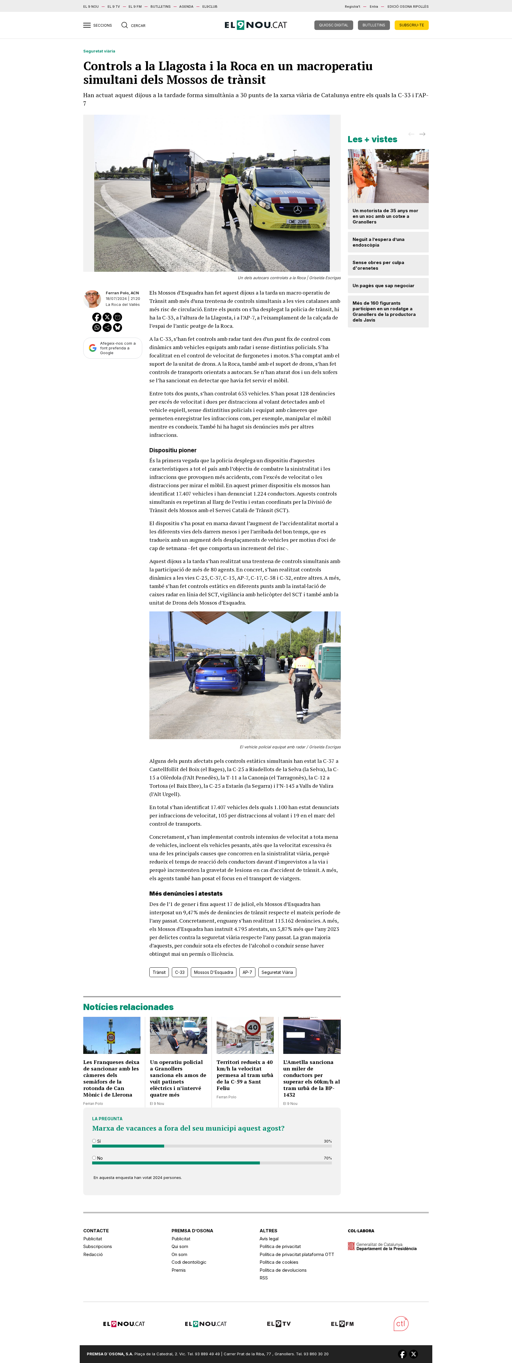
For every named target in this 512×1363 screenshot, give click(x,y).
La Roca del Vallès (123, 304)
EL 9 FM (135, 6)
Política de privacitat (280, 1246)
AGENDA (186, 6)
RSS (264, 1278)
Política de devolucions (283, 1270)
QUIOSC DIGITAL (333, 25)
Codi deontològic (189, 1262)
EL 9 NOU (91, 6)
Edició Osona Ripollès (408, 6)
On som (179, 1254)
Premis (179, 1270)
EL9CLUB (209, 6)
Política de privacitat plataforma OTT (297, 1254)
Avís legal (269, 1238)
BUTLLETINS (161, 6)
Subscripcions (97, 1246)
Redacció (93, 1254)
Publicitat (92, 1238)
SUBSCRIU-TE (411, 25)
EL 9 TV (114, 6)
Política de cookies (279, 1262)
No (99, 1158)
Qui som (180, 1246)
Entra (374, 6)
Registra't (352, 6)
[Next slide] (422, 136)
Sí (98, 1141)
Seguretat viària (99, 51)
